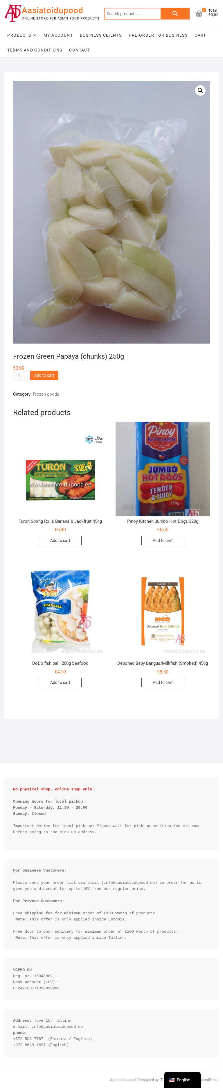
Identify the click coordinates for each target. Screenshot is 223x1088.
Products (19, 35)
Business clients (101, 35)
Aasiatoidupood (52, 10)
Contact (79, 50)
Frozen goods (46, 394)
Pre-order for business (158, 35)
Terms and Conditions (34, 50)
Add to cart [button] (60, 540)
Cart (200, 35)
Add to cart (44, 375)
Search (175, 13)
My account (58, 35)
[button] (200, 90)
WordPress (209, 1080)
